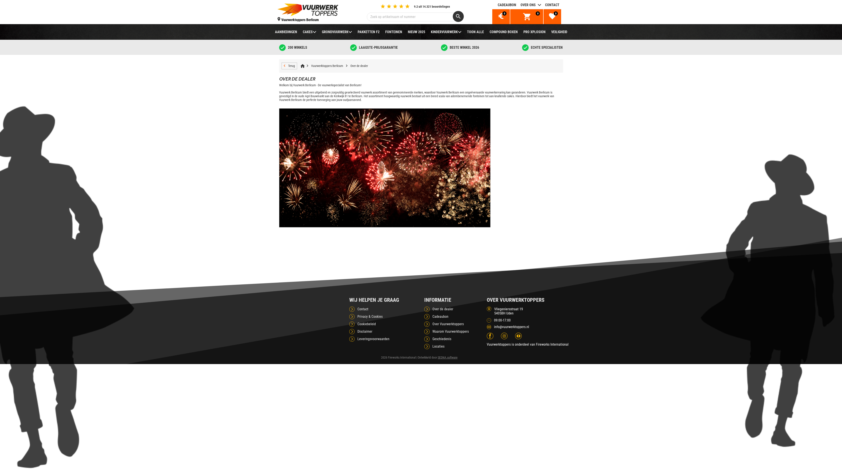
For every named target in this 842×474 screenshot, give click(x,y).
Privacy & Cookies (370, 316)
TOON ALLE (475, 32)
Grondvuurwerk (335, 32)
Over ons (528, 5)
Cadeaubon (507, 5)
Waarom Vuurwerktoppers (450, 331)
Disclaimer (364, 331)
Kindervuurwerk (444, 32)
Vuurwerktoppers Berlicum (327, 66)
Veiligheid (559, 32)
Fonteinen (393, 32)
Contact (552, 5)
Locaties (438, 346)
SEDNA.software (448, 357)
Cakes (308, 32)
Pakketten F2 (369, 32)
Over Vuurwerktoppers (448, 324)
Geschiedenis (441, 339)
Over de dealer (359, 66)
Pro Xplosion (534, 32)
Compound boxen (504, 32)
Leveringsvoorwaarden (373, 339)
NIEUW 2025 (416, 32)
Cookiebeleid (366, 324)
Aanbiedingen (286, 32)
